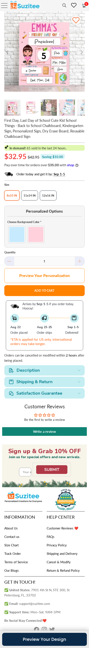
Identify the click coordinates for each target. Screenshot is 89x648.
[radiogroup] (44, 234)
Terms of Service (16, 562)
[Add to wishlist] (76, 20)
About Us (11, 528)
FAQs (50, 537)
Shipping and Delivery (62, 553)
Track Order (12, 553)
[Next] (81, 52)
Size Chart (11, 545)
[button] (44, 222)
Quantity (10, 252)
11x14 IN (30, 195)
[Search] (63, 5)
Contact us (11, 537)
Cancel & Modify (59, 562)
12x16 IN (48, 195)
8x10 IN (12, 195)
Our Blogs (11, 570)
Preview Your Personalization (44, 275)
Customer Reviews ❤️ (62, 528)
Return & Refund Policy (63, 570)
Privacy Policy (57, 545)
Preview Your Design (44, 639)
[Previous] (7, 52)
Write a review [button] (44, 431)
